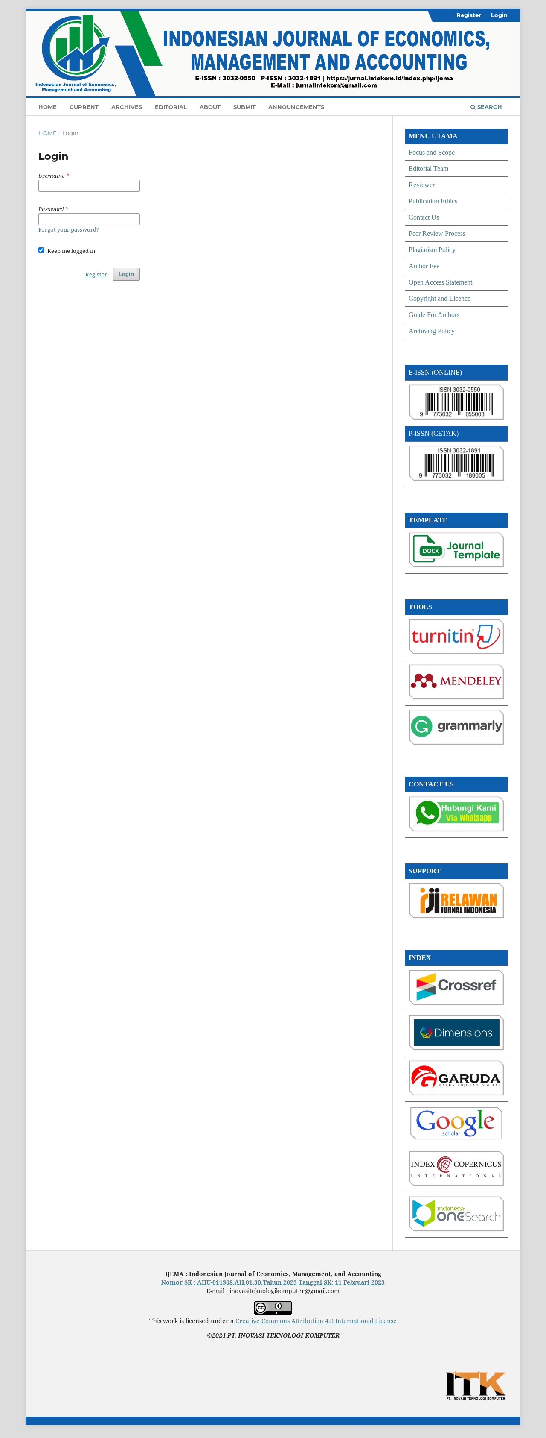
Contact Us (424, 217)
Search (489, 106)
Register (468, 15)
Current (84, 106)
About (210, 106)
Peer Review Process (437, 233)
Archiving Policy (432, 331)
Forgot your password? (68, 229)
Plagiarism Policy (432, 249)
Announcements (296, 106)
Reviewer (422, 184)
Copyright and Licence (439, 298)
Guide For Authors (434, 314)
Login (499, 15)
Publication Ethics (433, 201)
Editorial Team (428, 168)
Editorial (171, 106)
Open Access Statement (440, 282)
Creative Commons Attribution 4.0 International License (316, 1321)
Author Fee (424, 266)
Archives (126, 106)
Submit (244, 106)
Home (47, 106)
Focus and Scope (432, 152)
